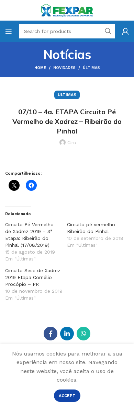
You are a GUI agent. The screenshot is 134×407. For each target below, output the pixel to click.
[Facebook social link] (50, 333)
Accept (67, 395)
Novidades (64, 68)
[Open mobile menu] (8, 31)
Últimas (91, 68)
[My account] (125, 31)
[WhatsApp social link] (83, 333)
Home (40, 68)
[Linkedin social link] (67, 333)
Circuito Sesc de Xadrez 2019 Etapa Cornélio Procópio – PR (32, 277)
